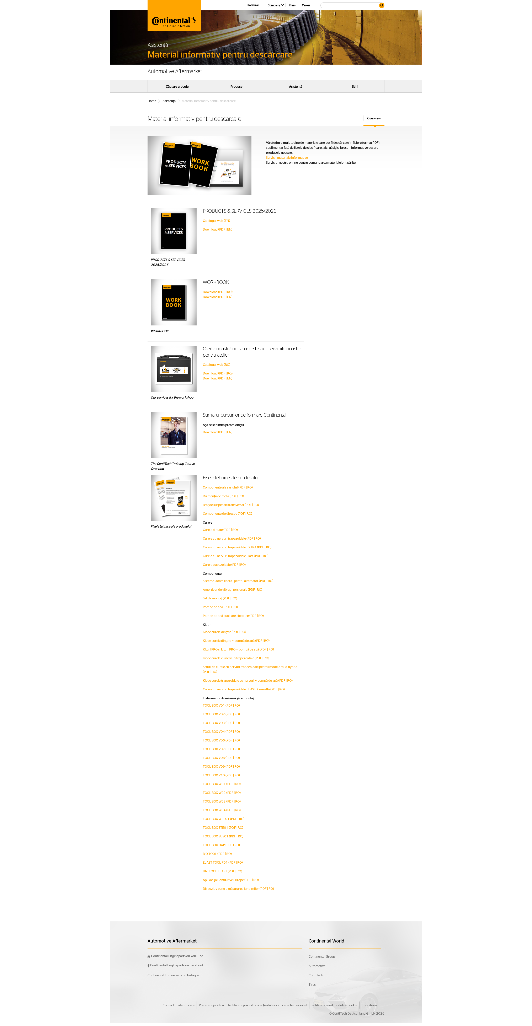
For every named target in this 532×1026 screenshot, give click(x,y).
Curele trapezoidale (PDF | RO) (224, 564)
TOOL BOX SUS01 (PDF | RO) (223, 836)
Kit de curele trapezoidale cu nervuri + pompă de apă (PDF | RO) (248, 680)
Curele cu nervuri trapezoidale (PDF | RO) (232, 538)
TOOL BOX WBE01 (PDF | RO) (223, 818)
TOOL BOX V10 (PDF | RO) (221, 775)
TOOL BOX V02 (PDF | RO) (221, 714)
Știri (355, 86)
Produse (236, 86)
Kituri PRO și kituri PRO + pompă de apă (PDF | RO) (238, 649)
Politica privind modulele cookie (334, 1005)
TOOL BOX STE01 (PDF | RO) (223, 827)
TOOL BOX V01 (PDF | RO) (221, 705)
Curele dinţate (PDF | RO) (220, 529)
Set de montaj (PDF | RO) (220, 598)
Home (152, 100)
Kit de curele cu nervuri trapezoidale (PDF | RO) (236, 658)
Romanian (253, 5)
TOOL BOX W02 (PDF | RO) (222, 792)
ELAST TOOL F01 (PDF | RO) (223, 862)
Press (292, 5)
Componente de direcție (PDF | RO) (227, 513)
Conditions (369, 1005)
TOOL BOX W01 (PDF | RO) (222, 784)
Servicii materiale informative (287, 157)
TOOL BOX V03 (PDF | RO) (221, 722)
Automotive (317, 965)
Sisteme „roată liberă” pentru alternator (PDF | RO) (238, 580)
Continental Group (322, 956)
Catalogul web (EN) (216, 220)
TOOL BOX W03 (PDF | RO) (222, 801)
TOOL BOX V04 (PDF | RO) (221, 731)
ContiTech (316, 975)
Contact (168, 1005)
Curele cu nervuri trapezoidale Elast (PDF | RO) (235, 556)
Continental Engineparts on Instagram (175, 975)
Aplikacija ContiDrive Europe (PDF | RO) (231, 880)
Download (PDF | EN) (217, 229)
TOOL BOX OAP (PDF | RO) (221, 845)
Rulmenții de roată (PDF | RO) (223, 496)
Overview (374, 118)
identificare (186, 1005)
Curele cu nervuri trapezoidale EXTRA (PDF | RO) (237, 547)
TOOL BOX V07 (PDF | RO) (221, 749)
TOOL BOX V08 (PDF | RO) (221, 757)
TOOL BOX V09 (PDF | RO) (221, 766)
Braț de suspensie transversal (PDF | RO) (231, 504)
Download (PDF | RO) (218, 292)
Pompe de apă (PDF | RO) (220, 607)
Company (274, 5)
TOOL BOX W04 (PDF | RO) (222, 810)
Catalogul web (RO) (216, 364)
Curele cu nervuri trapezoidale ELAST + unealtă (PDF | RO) (244, 689)
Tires (312, 984)
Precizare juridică (211, 1005)
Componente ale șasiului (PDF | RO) (228, 487)
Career (306, 5)
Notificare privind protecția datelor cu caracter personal (267, 1005)
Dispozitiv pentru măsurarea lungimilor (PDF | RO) (238, 888)
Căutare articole (177, 86)
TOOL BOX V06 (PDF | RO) (221, 740)
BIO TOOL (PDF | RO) (217, 853)
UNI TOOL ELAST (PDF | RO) (222, 871)
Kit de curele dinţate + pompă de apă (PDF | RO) (236, 640)
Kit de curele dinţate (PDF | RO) (224, 632)
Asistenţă (295, 86)
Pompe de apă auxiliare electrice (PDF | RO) (233, 615)
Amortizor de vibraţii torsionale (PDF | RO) (232, 589)
